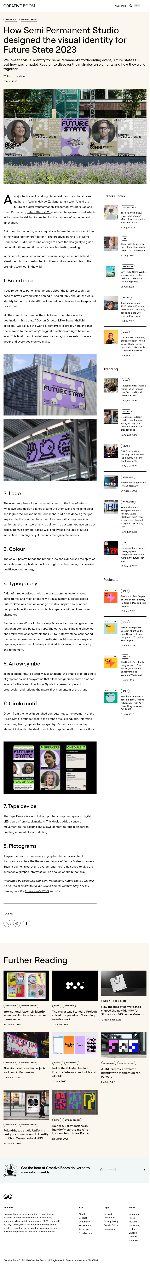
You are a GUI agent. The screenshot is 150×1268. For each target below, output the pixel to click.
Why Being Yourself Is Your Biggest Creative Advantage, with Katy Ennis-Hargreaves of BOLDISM (130, 701)
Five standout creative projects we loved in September (25, 1070)
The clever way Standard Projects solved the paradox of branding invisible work (72, 1015)
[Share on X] (7, 924)
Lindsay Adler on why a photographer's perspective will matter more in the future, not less (131, 553)
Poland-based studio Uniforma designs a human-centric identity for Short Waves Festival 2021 (25, 1135)
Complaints (108, 1232)
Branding (68, 1006)
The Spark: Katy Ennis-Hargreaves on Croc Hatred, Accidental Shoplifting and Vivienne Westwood (131, 667)
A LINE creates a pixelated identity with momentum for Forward (119, 1072)
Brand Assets (84, 1236)
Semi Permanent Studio (19, 240)
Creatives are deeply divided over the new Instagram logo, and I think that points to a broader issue (130, 422)
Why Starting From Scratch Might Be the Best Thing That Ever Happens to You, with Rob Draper (130, 632)
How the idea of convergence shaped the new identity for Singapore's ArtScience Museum (121, 1011)
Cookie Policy (109, 1228)
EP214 (123, 655)
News (123, 331)
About (80, 1217)
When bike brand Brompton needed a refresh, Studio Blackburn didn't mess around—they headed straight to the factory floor (130, 515)
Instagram (132, 1217)
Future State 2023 (127, 60)
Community (83, 1225)
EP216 (123, 589)
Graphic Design (28, 20)
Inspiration (10, 20)
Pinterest (131, 1244)
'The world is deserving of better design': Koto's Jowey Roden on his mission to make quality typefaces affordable (131, 342)
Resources (126, 265)
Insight (124, 296)
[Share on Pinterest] (17, 924)
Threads (131, 1240)
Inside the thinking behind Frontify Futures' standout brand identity (73, 1072)
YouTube (131, 1225)
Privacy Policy (109, 1224)
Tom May (20, 76)
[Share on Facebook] (26, 924)
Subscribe (118, 5)
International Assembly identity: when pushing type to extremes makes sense (25, 1015)
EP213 (123, 689)
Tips (123, 237)
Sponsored (119, 1002)
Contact (81, 1221)
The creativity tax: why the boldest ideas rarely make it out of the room (131, 245)
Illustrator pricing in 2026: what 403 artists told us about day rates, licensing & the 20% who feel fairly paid (131, 308)
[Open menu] (142, 5)
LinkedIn (131, 1236)
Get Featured (84, 1229)
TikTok (130, 1221)
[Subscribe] (141, 1173)
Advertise (82, 1232)
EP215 (123, 621)
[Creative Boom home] (19, 5)
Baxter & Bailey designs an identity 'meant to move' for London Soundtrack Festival (71, 1129)
